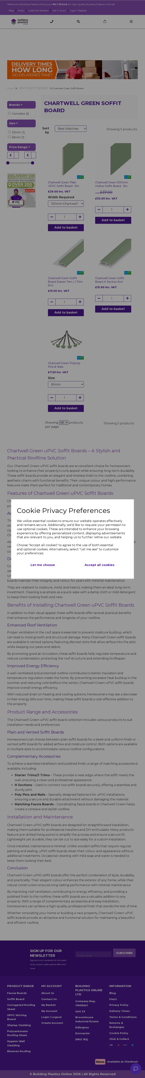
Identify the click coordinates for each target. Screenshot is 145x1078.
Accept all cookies (99, 565)
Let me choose (43, 565)
